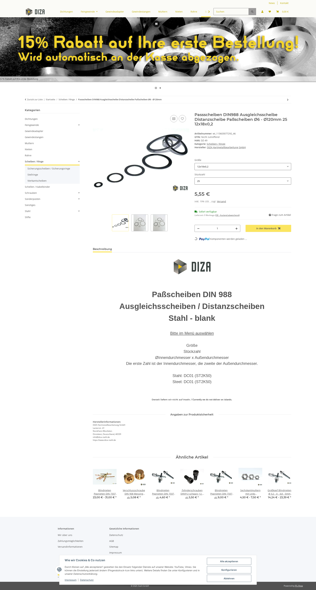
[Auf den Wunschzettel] (182, 118)
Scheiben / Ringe (216, 143)
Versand (221, 201)
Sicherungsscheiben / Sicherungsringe (48, 168)
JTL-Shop (299, 585)
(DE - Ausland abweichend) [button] (227, 215)
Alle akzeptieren (229, 561)
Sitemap (113, 546)
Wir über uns (65, 535)
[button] (262, 11)
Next (286, 484)
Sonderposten (32, 199)
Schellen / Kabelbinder (37, 186)
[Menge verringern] (198, 228)
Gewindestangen (34, 137)
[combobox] (243, 166)
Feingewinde (32, 125)
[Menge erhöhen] (236, 228)
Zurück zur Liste (35, 99)
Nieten (28, 149)
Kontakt (284, 3)
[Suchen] (252, 11)
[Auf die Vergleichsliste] (173, 118)
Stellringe (32, 174)
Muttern (29, 143)
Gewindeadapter (34, 131)
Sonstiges (30, 205)
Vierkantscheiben (37, 180)
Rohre (28, 155)
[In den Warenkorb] (95, 110)
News (272, 3)
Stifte (28, 217)
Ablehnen (229, 578)
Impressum (71, 579)
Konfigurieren (229, 569)
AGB (111, 541)
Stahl (27, 211)
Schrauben (31, 192)
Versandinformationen (70, 546)
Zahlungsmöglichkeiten (70, 541)
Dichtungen (31, 118)
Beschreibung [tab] (102, 249)
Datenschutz (87, 579)
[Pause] (156, 24)
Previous (98, 484)
